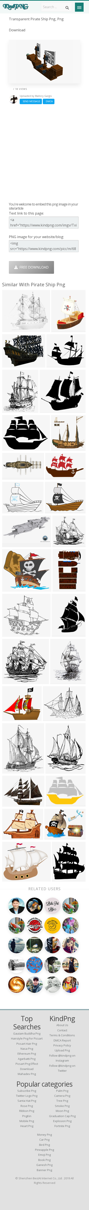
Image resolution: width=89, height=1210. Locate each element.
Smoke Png (62, 1106)
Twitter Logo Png (26, 1096)
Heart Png (26, 1126)
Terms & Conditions (62, 1035)
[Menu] (79, 7)
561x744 (58, 681)
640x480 (10, 837)
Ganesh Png (44, 1165)
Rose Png (27, 1106)
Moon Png (62, 1111)
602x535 (10, 634)
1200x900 (11, 365)
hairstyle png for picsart (27, 1038)
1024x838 (11, 879)
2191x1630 (55, 804)
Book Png (44, 1160)
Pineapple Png (44, 1150)
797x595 (53, 511)
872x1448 (61, 589)
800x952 (10, 410)
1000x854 (11, 589)
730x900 (53, 771)
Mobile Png (26, 1121)
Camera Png (62, 1096)
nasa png (27, 1049)
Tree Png (62, 1101)
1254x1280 (12, 718)
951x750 (51, 718)
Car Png (44, 1140)
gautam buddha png (26, 1033)
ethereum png (26, 1054)
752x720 (10, 681)
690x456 (10, 804)
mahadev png (27, 1074)
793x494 (53, 477)
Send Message (30, 101)
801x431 (10, 544)
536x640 (10, 771)
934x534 (54, 365)
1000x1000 (61, 329)
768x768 (59, 448)
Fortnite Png (62, 1126)
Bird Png (44, 1145)
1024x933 (61, 544)
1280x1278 (12, 329)
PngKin (26, 1116)
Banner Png (44, 1170)
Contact (62, 1030)
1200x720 (11, 477)
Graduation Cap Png (62, 1116)
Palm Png (62, 1091)
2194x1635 (12, 448)
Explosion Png (62, 1121)
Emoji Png (44, 1155)
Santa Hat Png (26, 1101)
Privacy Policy (62, 1045)
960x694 (52, 837)
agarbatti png (26, 1059)
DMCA (48, 101)
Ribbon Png (26, 1111)
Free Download (33, 267)
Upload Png (62, 1050)
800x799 (60, 634)
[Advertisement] (44, 152)
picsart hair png (26, 1044)
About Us (62, 1025)
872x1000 (61, 879)
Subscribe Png (26, 1091)
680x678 (10, 511)
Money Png (44, 1135)
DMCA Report (62, 1040)
